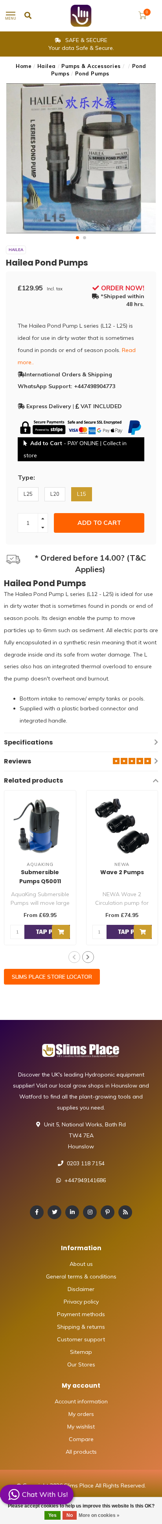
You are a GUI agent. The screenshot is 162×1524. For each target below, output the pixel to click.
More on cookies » (99, 1515)
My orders (81, 1414)
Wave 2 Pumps (122, 872)
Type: (26, 477)
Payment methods (81, 1314)
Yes (52, 1515)
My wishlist (81, 1426)
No (69, 1515)
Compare (81, 1439)
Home (23, 66)
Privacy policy (81, 1301)
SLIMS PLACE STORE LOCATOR (52, 976)
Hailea (46, 66)
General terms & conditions (81, 1276)
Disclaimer (81, 1289)
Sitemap (81, 1351)
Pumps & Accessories (91, 66)
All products (81, 1451)
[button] (77, 237)
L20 (54, 494)
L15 (81, 494)
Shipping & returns (81, 1326)
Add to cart (99, 522)
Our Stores (81, 1364)
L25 (28, 494)
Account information (81, 1401)
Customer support (81, 1339)
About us (81, 1263)
